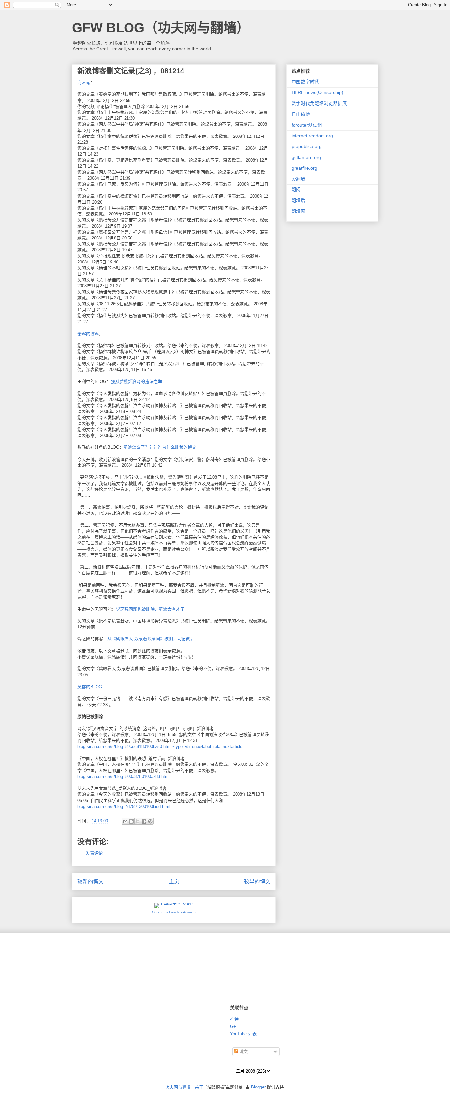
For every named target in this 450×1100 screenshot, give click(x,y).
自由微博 (301, 114)
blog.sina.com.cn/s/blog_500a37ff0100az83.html (123, 776)
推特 (234, 1019)
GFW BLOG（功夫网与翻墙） (161, 27)
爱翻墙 (298, 179)
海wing (83, 82)
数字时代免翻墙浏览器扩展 (319, 103)
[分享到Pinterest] (150, 821)
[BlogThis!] (131, 821)
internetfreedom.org (312, 135)
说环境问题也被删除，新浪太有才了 (150, 609)
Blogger (258, 1087)
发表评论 (94, 853)
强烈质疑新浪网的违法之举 (136, 381)
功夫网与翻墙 (178, 1087)
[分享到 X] (137, 821)
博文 (243, 1051)
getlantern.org (306, 157)
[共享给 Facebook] (144, 821)
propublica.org (307, 146)
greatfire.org (304, 168)
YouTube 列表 (243, 1033)
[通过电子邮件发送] (125, 821)
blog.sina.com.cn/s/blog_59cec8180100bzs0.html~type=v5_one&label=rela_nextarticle (159, 746)
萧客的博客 (88, 333)
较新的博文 (90, 881)
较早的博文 (257, 881)
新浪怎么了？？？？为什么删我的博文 (160, 447)
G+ (233, 1026)
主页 (174, 881)
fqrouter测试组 (307, 125)
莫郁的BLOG (89, 686)
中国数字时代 (305, 81)
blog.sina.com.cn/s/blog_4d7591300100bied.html (123, 806)
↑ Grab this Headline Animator (174, 912)
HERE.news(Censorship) (317, 92)
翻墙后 (298, 200)
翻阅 (296, 189)
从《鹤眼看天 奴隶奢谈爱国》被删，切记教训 (150, 638)
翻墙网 (298, 211)
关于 (199, 1087)
